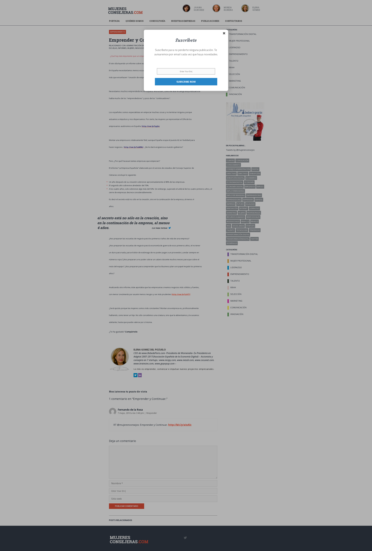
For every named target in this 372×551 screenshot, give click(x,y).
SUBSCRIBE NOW (186, 81)
